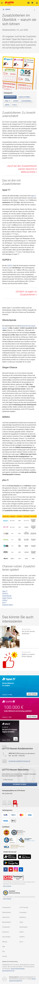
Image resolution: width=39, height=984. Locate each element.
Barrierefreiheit (6, 922)
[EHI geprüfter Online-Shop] (6, 832)
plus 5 (14, 105)
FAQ (3, 951)
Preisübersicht (6, 907)
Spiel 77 (7, 101)
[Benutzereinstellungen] (37, 3)
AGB (3, 946)
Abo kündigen (6, 937)
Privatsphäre (6, 927)
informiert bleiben (19, 784)
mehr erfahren (7, 886)
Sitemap (4, 941)
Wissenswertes (10, 97)
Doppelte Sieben (7, 605)
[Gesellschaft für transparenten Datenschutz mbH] (19, 832)
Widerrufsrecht (6, 912)
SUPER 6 (15, 101)
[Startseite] (9, 2)
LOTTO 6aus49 (24, 907)
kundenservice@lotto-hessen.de (19, 761)
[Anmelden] (28, 3)
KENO (21, 922)
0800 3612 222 (14, 753)
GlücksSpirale (26, 101)
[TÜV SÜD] (9, 840)
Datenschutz (6, 917)
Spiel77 (22, 932)
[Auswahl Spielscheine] (2, 3)
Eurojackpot (23, 912)
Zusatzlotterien (24, 97)
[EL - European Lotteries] (26, 840)
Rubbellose (23, 917)
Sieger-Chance (7, 598)
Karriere (4, 956)
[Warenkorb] (32, 3)
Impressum (5, 932)
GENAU (7, 105)
